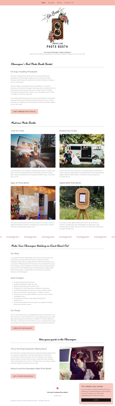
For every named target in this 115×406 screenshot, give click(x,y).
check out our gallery (22, 328)
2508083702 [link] (57, 396)
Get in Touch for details (23, 376)
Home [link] (44, 2)
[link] (23, 236)
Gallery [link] (51, 2)
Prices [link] (59, 2)
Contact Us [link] (69, 2)
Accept (96, 400)
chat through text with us (24, 111)
